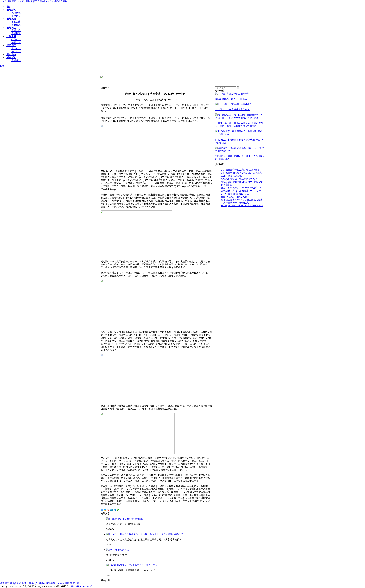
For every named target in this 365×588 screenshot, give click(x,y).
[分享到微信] (118, 510)
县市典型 (16, 15)
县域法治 (16, 60)
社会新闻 (11, 57)
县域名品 (16, 30)
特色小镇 (11, 54)
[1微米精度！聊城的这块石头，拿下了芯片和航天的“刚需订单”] (239, 151)
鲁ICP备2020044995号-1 (83, 586)
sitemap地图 (64, 583)
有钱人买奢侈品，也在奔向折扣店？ (239, 178)
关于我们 (4, 583)
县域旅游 (11, 18)
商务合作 (33, 583)
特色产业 (16, 39)
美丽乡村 (16, 42)
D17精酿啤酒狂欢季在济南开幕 (231, 99)
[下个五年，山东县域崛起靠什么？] (233, 104)
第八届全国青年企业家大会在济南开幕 (240, 169)
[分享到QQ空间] (105, 510)
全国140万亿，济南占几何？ (235, 196)
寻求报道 (14, 583)
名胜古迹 (16, 21)
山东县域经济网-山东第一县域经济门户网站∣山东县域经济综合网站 (33, 1)
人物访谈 (16, 12)
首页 (8, 6)
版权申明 (43, 583)
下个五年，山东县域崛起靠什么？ (232, 109)
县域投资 (16, 33)
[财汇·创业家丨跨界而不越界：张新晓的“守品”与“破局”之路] (239, 134)
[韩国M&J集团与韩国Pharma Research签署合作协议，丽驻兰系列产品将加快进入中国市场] (239, 118)
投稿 (2, 66)
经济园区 (11, 45)
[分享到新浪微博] (108, 510)
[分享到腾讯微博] (111, 510)
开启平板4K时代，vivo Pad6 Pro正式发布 (241, 187)
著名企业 (16, 51)
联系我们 (53, 583)
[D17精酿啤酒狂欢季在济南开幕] (232, 93)
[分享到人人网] (115, 510)
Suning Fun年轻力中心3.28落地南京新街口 (242, 205)
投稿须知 (24, 583)
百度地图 (74, 583)
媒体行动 (16, 48)
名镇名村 (11, 36)
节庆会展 (16, 24)
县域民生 (11, 27)
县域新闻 (11, 9)
